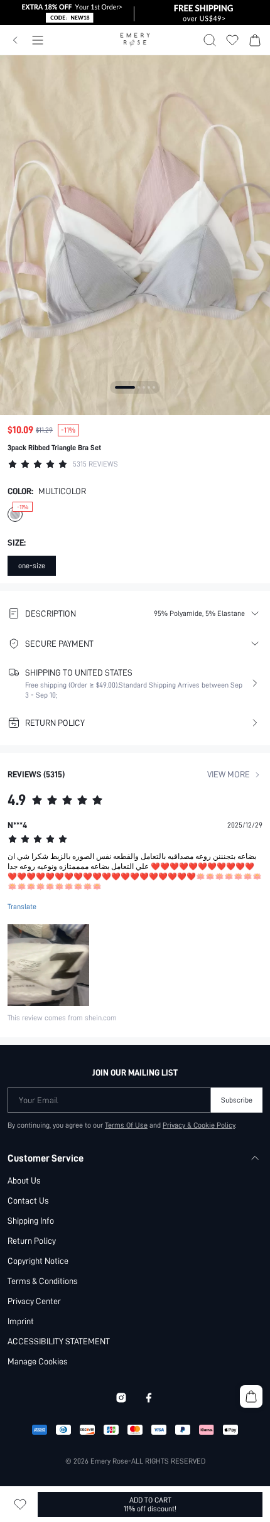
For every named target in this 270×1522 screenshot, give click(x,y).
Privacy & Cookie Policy (199, 1125)
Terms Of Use (126, 1125)
